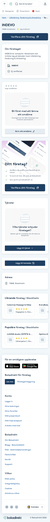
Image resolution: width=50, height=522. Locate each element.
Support (8, 464)
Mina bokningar (12, 406)
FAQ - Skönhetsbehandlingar (18, 450)
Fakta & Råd (10, 454)
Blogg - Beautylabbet (14, 445)
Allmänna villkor (12, 493)
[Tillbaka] (5, 4)
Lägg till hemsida (23, 263)
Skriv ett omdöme (23, 131)
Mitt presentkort (12, 416)
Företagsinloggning (26, 381)
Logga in (9, 401)
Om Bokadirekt (12, 440)
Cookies (8, 488)
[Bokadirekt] (10, 3)
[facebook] (16, 507)
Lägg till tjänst (23, 248)
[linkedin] (12, 507)
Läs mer (9, 381)
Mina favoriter (11, 411)
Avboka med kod (12, 425)
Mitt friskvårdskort (13, 421)
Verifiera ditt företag (23, 36)
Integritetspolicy (12, 483)
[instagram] (7, 507)
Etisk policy (10, 479)
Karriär (8, 459)
